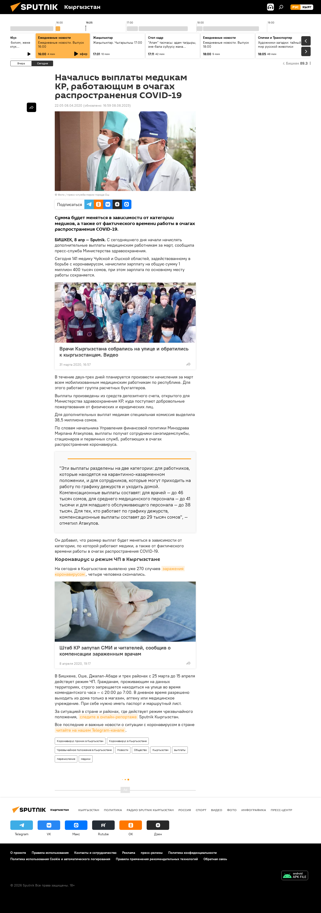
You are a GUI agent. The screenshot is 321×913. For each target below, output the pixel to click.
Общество (140, 750)
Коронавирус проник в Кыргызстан (80, 741)
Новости (122, 750)
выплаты (180, 750)
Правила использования (50, 853)
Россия (184, 810)
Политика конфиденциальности (192, 853)
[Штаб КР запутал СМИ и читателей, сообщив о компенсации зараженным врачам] (125, 612)
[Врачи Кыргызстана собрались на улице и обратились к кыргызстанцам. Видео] (125, 313)
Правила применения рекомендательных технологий (157, 859)
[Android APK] (295, 876)
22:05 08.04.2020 (68, 105)
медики (85, 759)
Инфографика (253, 810)
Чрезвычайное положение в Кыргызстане (84, 750)
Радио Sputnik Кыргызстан (150, 810)
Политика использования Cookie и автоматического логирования (60, 859)
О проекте (18, 853)
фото (232, 810)
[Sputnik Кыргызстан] (36, 13)
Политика (113, 810)
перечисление (66, 759)
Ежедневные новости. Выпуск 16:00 (61, 44)
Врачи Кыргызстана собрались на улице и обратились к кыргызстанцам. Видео (123, 352)
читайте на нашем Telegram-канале (90, 730)
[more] (188, 364)
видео (216, 810)
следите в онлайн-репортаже (108, 716)
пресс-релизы (152, 853)
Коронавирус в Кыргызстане (128, 741)
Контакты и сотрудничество (95, 853)
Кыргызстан (160, 750)
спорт (201, 810)
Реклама (128, 853)
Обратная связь (215, 859)
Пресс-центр (281, 810)
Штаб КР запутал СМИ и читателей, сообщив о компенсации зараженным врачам (115, 651)
